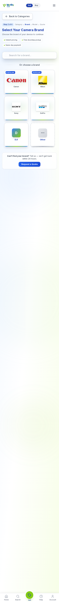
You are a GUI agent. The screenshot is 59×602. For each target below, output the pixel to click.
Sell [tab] (29, 5)
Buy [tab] (36, 5)
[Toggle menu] (54, 5)
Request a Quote (29, 164)
